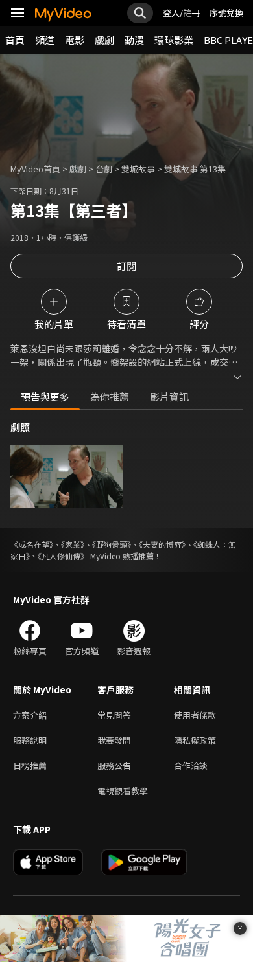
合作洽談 (191, 765)
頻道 (44, 40)
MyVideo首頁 (35, 168)
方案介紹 (30, 715)
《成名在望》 (31, 544)
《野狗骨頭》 (111, 544)
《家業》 (72, 544)
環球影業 (173, 40)
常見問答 (114, 715)
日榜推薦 (30, 765)
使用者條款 (195, 715)
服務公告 (114, 765)
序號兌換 (226, 12)
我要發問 (114, 740)
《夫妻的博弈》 (162, 544)
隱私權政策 (195, 740)
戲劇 (104, 40)
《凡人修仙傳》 (63, 555)
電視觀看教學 (122, 791)
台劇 (103, 168)
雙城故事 (138, 168)
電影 (74, 40)
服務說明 (30, 740)
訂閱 (126, 266)
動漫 (134, 40)
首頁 (15, 40)
